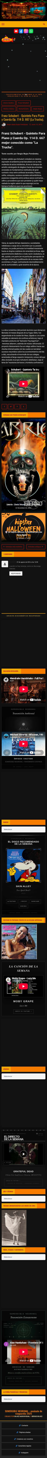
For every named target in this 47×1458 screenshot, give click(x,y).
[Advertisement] (23, 67)
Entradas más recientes (13, 547)
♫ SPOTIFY (23, 901)
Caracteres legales (24, 1446)
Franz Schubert (23, 103)
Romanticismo (24, 109)
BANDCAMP (35, 901)
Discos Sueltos (8, 103)
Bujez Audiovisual (22, 1416)
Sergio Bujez (37, 109)
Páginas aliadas (25, 1432)
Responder (16, 573)
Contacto (24, 1425)
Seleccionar (8, 829)
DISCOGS (23, 906)
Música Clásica (8, 109)
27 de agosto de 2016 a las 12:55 (27, 562)
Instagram (24, 1453)
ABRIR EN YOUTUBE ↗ (23, 1011)
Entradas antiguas (35, 547)
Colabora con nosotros (24, 1439)
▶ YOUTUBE (12, 901)
